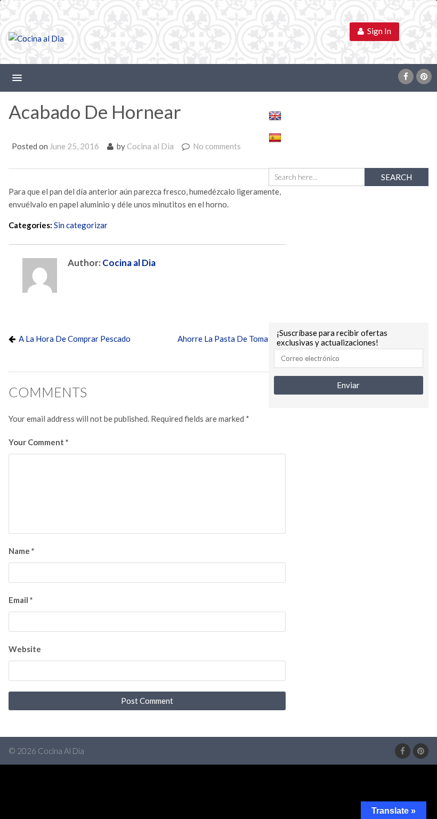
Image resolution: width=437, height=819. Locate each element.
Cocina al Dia (150, 146)
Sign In (377, 31)
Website (25, 649)
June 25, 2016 (74, 146)
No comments (217, 146)
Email (21, 600)
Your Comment (39, 442)
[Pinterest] (424, 76)
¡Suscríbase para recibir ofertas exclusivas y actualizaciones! (332, 337)
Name (22, 551)
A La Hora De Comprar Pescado (75, 338)
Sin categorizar (81, 225)
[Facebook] (406, 76)
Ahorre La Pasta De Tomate (226, 338)
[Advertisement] (348, 252)
